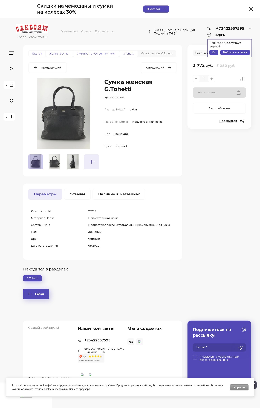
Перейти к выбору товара (130, 257)
